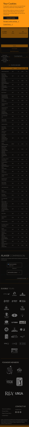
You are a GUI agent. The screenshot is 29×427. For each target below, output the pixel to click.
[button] (14, 21)
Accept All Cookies (11, 18)
